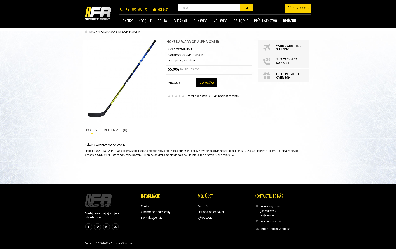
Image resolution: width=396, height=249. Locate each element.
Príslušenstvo (265, 20)
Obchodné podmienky (155, 212)
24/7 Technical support (287, 61)
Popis (91, 129)
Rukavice (200, 20)
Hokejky (126, 20)
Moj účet (163, 9)
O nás (145, 206)
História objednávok (211, 212)
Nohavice (220, 20)
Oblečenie (240, 20)
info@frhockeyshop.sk (275, 229)
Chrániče (180, 20)
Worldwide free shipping (288, 47)
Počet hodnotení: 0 (198, 96)
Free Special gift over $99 (289, 75)
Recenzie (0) (115, 129)
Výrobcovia (205, 218)
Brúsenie (289, 20)
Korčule (145, 20)
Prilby (162, 20)
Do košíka (206, 83)
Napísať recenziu (229, 96)
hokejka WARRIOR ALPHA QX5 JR (119, 31)
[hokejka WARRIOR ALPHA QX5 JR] (122, 79)
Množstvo (174, 83)
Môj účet (204, 206)
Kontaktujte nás (151, 218)
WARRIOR (185, 49)
